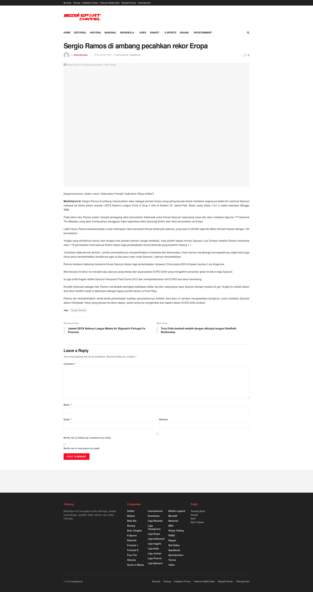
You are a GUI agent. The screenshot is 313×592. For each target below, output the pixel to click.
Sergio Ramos (78, 310)
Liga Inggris (154, 543)
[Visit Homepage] (82, 17)
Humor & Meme (135, 564)
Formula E (132, 550)
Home (67, 32)
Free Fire (132, 555)
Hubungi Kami (144, 2)
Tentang (76, 2)
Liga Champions (154, 527)
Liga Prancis (155, 558)
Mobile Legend (176, 511)
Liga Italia (153, 548)
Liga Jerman (155, 553)
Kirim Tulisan (197, 522)
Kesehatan (154, 515)
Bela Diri (131, 520)
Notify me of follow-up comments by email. (87, 437)
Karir (193, 518)
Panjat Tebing (176, 530)
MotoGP (172, 515)
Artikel (130, 511)
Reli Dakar (174, 545)
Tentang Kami (198, 511)
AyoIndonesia (81, 54)
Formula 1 (132, 545)
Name (68, 404)
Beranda (67, 2)
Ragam (184, 32)
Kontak (194, 514)
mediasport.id (77, 581)
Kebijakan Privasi (90, 2)
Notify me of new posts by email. (82, 448)
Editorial (80, 32)
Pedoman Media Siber (110, 2)
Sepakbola (127, 32)
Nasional (110, 32)
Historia (95, 32)
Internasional (121, 54)
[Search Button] (248, 32)
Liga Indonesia (156, 538)
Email (68, 419)
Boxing (131, 525)
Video (142, 32)
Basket (154, 32)
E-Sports (170, 32)
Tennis (172, 559)
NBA (170, 525)
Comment (70, 363)
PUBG (171, 535)
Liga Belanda (155, 520)
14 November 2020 (102, 54)
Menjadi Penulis (129, 2)
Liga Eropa (154, 533)
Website (163, 419)
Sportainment (203, 32)
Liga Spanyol (155, 563)
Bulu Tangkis (134, 530)
